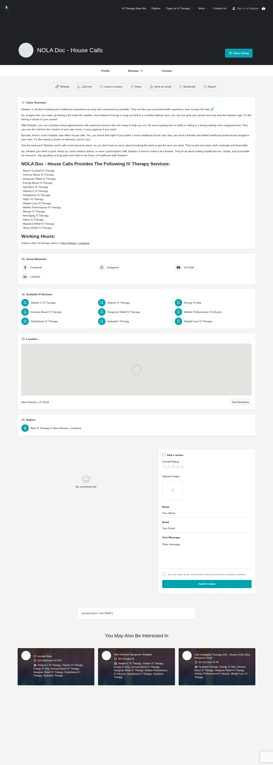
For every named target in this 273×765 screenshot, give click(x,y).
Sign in (241, 8)
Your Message (171, 537)
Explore (156, 8)
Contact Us (219, 8)
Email (165, 522)
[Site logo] (7, 8)
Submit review (207, 584)
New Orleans (69, 243)
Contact (167, 70)
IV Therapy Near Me (134, 8)
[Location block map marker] (136, 369)
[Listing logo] (26, 50)
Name (165, 506)
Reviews (135, 70)
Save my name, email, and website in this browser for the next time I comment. (207, 574)
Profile (105, 70)
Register (254, 8)
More (202, 8)
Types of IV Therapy (178, 8)
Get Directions (240, 402)
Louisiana (83, 243)
